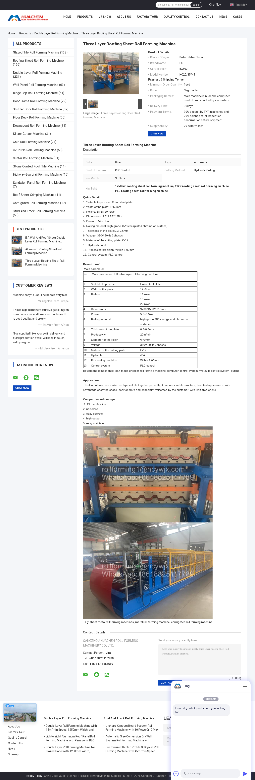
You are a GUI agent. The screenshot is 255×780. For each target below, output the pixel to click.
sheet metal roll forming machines (112, 622)
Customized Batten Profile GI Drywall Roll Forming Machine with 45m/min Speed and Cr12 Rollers (132, 750)
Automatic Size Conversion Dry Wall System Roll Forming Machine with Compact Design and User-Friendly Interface (129, 739)
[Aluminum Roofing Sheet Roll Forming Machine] (17, 251)
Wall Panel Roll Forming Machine (35, 85)
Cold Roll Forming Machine (31, 142)
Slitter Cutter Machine (28, 134)
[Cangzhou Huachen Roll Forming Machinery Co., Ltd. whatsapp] (28, 377)
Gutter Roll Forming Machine (33, 158)
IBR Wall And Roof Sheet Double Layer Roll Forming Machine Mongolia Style (45, 241)
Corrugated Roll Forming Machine (36, 203)
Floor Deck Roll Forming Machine (36, 117)
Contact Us (204, 16)
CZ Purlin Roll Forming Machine (34, 150)
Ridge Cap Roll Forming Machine (35, 93)
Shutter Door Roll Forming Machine (37, 109)
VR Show (105, 16)
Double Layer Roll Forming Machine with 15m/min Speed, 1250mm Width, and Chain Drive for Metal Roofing (71, 728)
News (223, 16)
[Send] (245, 773)
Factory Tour (147, 16)
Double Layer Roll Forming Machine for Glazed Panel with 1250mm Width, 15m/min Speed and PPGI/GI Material (70, 750)
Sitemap (13, 754)
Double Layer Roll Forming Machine (56, 33)
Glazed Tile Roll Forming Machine (36, 52)
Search (196, 4)
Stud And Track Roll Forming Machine (39, 211)
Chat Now (215, 4)
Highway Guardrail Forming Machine (37, 174)
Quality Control (176, 16)
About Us (124, 16)
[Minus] (245, 686)
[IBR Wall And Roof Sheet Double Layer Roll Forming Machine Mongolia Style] (17, 239)
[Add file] (176, 773)
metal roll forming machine (152, 622)
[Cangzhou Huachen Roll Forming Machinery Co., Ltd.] (29, 18)
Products (85, 16)
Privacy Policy (33, 775)
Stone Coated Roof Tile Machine (36, 166)
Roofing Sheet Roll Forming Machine (38, 60)
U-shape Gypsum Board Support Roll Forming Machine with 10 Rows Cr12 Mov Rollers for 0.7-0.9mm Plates (132, 728)
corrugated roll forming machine (191, 622)
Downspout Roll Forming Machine (36, 125)
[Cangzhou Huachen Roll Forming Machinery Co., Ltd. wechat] (39, 377)
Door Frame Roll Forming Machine (36, 101)
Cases (237, 16)
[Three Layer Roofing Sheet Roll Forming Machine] (17, 262)
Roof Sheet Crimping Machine (34, 195)
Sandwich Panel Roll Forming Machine (39, 183)
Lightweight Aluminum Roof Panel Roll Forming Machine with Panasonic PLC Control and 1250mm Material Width (70, 739)
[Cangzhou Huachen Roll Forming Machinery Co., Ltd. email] (18, 377)
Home (67, 16)
